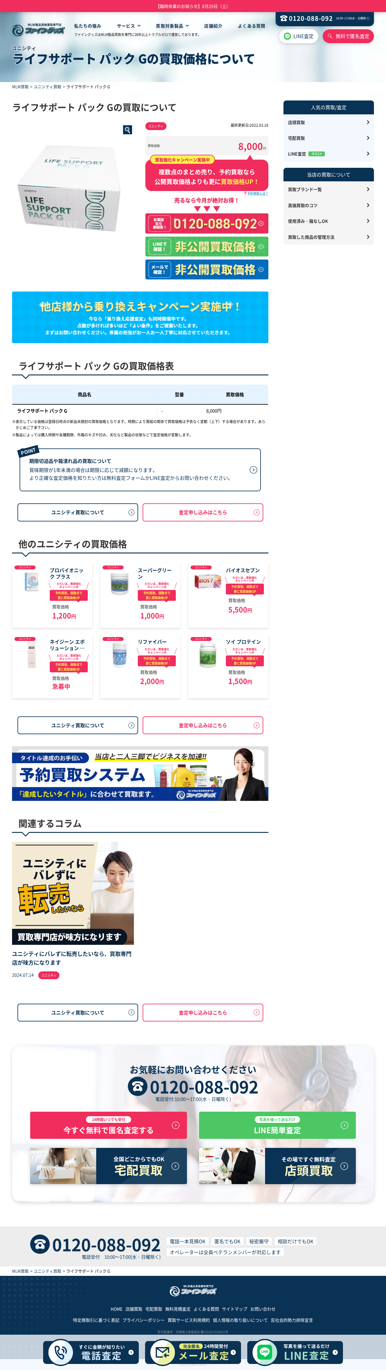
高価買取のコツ (303, 205)
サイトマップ (234, 1309)
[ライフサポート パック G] (73, 183)
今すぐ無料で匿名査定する (108, 1126)
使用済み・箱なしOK (308, 221)
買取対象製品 (169, 26)
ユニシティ (155, 126)
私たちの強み (88, 26)
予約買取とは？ (257, 193)
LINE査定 (303, 36)
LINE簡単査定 (277, 1126)
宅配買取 (296, 138)
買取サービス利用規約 (189, 1320)
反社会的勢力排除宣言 (292, 1320)
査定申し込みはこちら (203, 512)
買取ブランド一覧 (305, 189)
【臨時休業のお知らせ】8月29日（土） (193, 6)
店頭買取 (296, 122)
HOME (116, 1309)
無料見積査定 (178, 1309)
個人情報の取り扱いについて (240, 1320)
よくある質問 (251, 26)
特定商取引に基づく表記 (96, 1320)
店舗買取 (133, 1309)
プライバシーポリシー (143, 1320)
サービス (126, 26)
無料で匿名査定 (352, 36)
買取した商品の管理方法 (311, 237)
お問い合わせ (263, 1309)
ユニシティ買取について (77, 512)
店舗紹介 (213, 26)
